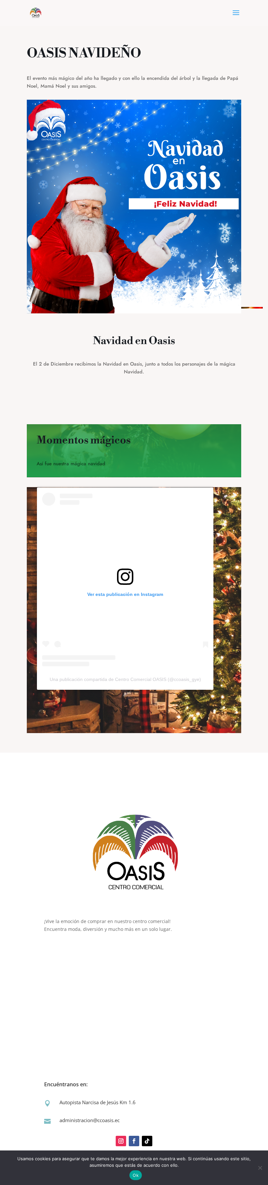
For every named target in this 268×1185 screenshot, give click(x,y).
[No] (260, 1167)
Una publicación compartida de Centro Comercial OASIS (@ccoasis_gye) (125, 679)
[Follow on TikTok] (147, 1141)
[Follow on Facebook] (134, 1141)
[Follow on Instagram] (121, 1141)
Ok (136, 1175)
